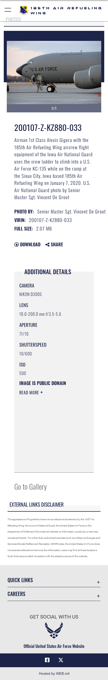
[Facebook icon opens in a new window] (47, 660)
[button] (8, 10)
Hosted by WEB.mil (54, 673)
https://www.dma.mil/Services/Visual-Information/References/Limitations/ (49, 463)
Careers (16, 593)
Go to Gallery (30, 486)
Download (29, 244)
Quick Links (20, 580)
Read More (29, 393)
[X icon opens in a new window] (61, 660)
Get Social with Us (54, 617)
